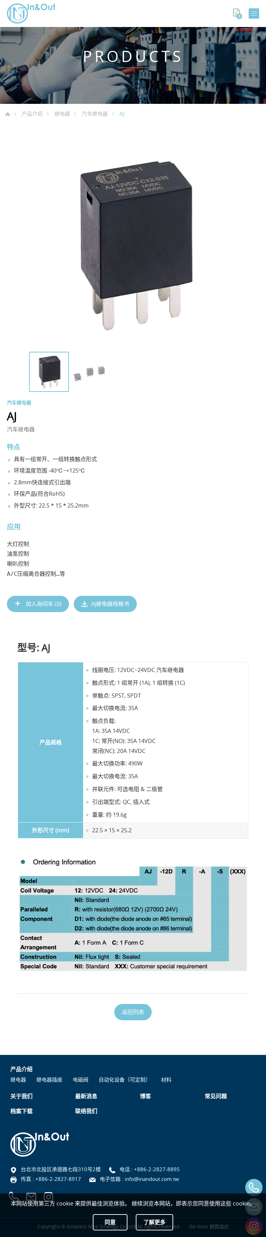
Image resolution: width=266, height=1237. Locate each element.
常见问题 (216, 1096)
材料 (166, 1079)
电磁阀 (80, 1079)
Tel (254, 1187)
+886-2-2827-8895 (157, 1169)
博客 (145, 1096)
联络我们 (86, 1111)
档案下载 (21, 1111)
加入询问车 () (42, 604)
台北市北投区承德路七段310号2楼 (61, 1169)
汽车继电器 (95, 113)
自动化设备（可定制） (125, 1079)
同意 (110, 1222)
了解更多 (154, 1222)
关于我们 (21, 1096)
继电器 (62, 113)
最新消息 (86, 1096)
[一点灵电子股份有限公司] (31, 13)
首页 (7, 114)
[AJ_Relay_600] (133, 244)
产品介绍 (32, 113)
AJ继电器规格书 (110, 604)
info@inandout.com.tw (152, 1178)
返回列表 (133, 1012)
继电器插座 (49, 1079)
